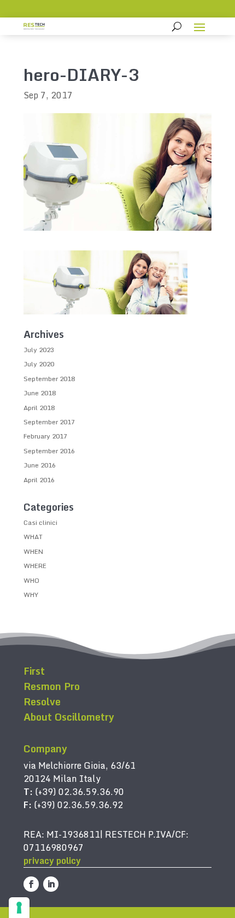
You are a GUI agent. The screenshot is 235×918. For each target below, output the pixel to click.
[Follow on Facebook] (31, 884)
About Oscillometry (69, 717)
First (34, 671)
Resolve (42, 701)
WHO (31, 580)
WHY (31, 594)
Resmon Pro (52, 686)
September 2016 (49, 451)
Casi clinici (40, 522)
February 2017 (45, 436)
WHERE (35, 565)
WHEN (33, 551)
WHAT (33, 536)
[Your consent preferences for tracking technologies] (19, 907)
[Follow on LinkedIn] (50, 884)
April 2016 (39, 480)
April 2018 (39, 407)
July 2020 (39, 364)
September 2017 (49, 422)
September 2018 (49, 378)
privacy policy (52, 860)
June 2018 (40, 393)
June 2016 (40, 465)
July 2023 (39, 349)
